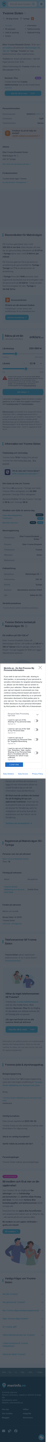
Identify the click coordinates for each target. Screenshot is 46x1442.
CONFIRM (14, 765)
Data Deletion (8, 774)
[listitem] (23, 714)
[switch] (36, 720)
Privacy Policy (37, 774)
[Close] (41, 668)
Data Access (23, 774)
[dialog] (23, 721)
